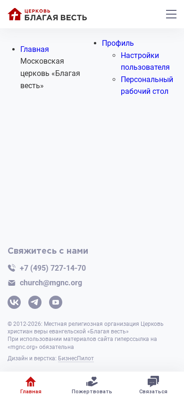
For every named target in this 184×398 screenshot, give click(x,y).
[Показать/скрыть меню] (171, 14)
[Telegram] (35, 303)
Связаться (153, 392)
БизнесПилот (76, 358)
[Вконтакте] (14, 303)
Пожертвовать (92, 392)
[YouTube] (55, 303)
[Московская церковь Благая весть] (47, 14)
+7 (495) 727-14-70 (53, 268)
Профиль (118, 43)
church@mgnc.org (51, 282)
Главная (31, 392)
